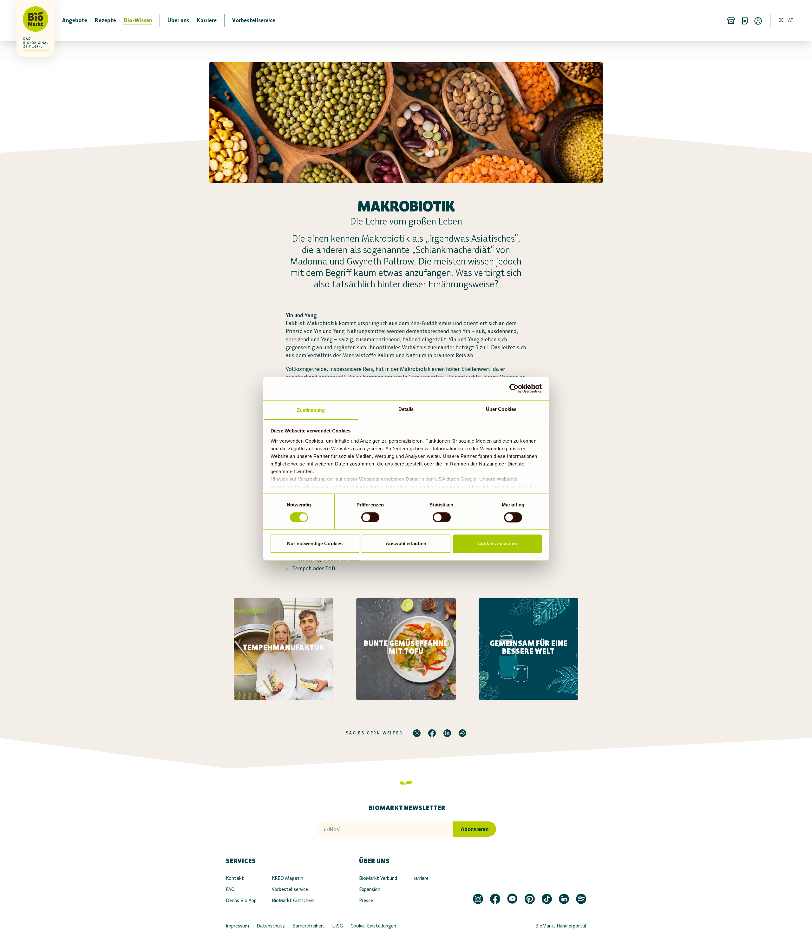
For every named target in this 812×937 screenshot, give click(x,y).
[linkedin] (447, 733)
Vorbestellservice (290, 889)
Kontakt (235, 878)
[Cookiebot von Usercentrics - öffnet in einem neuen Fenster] (514, 388)
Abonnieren (474, 829)
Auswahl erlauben (406, 543)
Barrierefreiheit (308, 926)
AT (790, 20)
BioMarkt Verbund (378, 878)
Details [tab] (406, 409)
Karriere (420, 878)
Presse (366, 900)
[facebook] (432, 733)
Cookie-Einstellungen (373, 926)
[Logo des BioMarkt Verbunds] (31, 20)
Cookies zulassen (497, 543)
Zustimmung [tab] (311, 410)
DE (780, 20)
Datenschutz (271, 926)
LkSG (337, 926)
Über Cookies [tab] (501, 409)
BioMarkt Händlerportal (560, 926)
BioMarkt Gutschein (293, 900)
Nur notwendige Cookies (315, 543)
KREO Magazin (287, 878)
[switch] (370, 517)
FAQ (230, 889)
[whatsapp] (417, 733)
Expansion (369, 889)
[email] (462, 733)
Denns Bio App (241, 900)
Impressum (237, 926)
